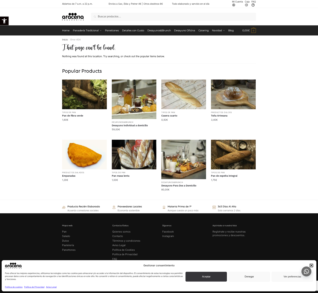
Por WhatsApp (86, 122)
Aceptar (206, 276)
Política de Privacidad (34, 287)
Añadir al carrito (84, 136)
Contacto (117, 236)
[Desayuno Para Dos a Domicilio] (183, 159)
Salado (66, 236)
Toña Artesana (219, 115)
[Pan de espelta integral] (233, 155)
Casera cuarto (169, 115)
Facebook (168, 231)
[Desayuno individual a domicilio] (134, 99)
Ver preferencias (292, 276)
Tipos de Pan (69, 112)
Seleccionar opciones (84, 196)
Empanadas (68, 175)
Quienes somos (121, 231)
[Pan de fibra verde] (84, 94)
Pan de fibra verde (72, 115)
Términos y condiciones (126, 240)
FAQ (114, 259)
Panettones (69, 249)
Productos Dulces (221, 112)
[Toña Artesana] (233, 94)
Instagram (168, 236)
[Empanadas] (84, 155)
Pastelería (68, 245)
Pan (64, 231)
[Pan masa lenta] (134, 155)
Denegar (249, 276)
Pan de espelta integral (224, 175)
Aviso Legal (51, 287)
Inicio (65, 39)
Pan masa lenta (120, 175)
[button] (4, 21)
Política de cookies (14, 287)
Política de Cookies (123, 249)
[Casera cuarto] (183, 94)
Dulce (65, 240)
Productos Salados (73, 172)
